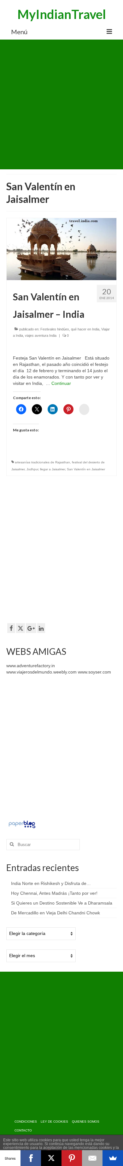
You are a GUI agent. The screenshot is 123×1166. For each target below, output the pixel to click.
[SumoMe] (112, 1158)
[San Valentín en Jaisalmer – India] (61, 248)
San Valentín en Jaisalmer (86, 469)
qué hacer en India (85, 329)
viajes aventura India (40, 335)
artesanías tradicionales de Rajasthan (42, 462)
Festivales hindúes (54, 329)
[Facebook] (30, 1158)
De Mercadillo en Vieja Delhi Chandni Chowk (55, 912)
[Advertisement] (61, 104)
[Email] (92, 1158)
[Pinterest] (72, 1158)
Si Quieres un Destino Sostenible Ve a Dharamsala (61, 903)
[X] (51, 1158)
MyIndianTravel (61, 14)
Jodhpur (32, 469)
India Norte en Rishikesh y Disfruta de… (51, 883)
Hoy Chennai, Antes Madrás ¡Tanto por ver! (54, 893)
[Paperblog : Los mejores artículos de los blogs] (22, 823)
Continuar (61, 383)
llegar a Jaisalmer (52, 469)
